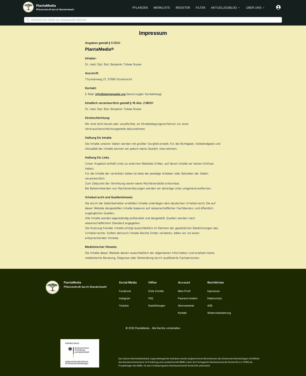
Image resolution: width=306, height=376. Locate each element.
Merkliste (162, 7)
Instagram (124, 298)
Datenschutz (214, 298)
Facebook (125, 291)
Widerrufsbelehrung (219, 312)
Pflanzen (140, 7)
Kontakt (182, 312)
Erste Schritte (156, 291)
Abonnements (186, 305)
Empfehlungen (156, 305)
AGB (209, 305)
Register (183, 7)
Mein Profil (184, 291)
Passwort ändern (188, 298)
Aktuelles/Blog (224, 7)
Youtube (124, 305)
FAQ (150, 298)
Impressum (213, 291)
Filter (200, 7)
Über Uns (253, 7)
